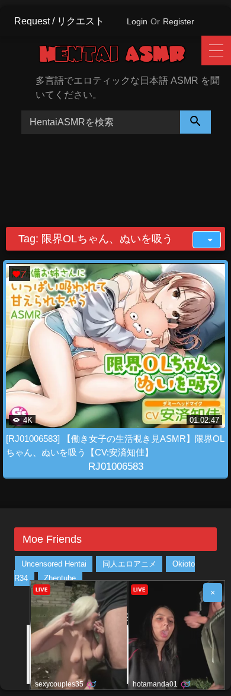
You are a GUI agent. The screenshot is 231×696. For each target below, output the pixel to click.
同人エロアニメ (129, 563)
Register (178, 21)
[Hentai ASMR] (121, 56)
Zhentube (60, 578)
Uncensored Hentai (53, 563)
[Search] (195, 122)
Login (137, 21)
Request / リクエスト (59, 21)
